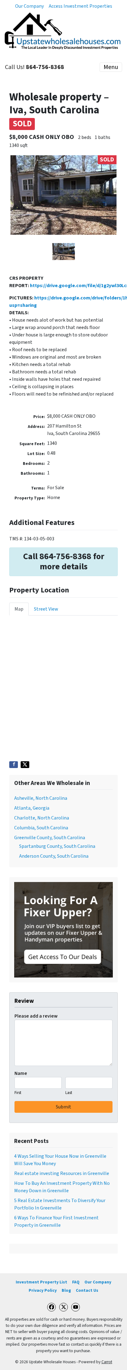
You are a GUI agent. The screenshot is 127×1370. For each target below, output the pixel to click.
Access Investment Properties (80, 6)
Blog (66, 1290)
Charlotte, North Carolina (41, 818)
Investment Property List (41, 1282)
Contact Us (87, 1290)
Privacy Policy (43, 1290)
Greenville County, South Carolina (49, 837)
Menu (111, 67)
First (17, 1093)
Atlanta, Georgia (31, 808)
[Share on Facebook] (13, 764)
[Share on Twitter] (25, 764)
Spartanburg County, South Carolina (57, 846)
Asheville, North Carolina (40, 798)
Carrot (106, 1362)
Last (68, 1093)
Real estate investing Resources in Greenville (61, 1173)
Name (20, 1073)
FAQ (76, 1282)
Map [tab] (18, 609)
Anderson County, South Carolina (53, 856)
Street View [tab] (46, 609)
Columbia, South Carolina (41, 827)
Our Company (29, 6)
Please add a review (36, 1016)
